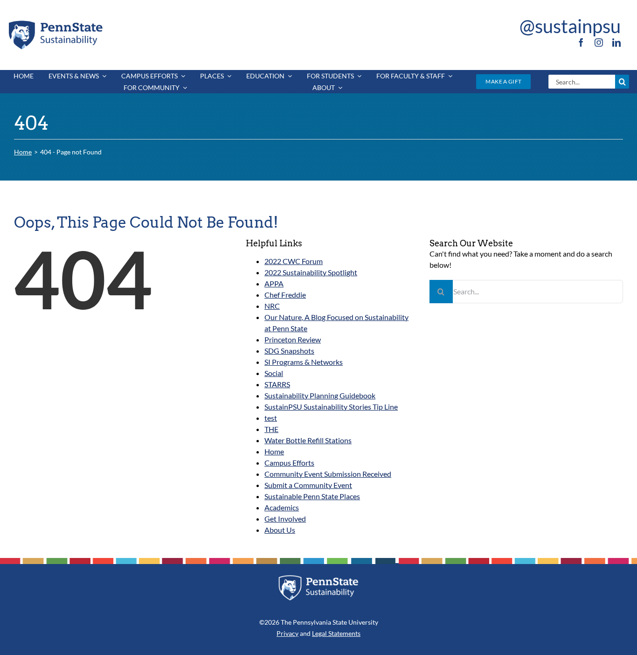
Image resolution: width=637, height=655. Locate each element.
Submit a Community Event (308, 485)
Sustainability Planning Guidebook (319, 395)
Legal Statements (336, 633)
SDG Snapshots (289, 350)
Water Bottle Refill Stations (308, 440)
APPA (274, 283)
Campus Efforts (289, 462)
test (270, 417)
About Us (279, 529)
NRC (272, 305)
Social (273, 373)
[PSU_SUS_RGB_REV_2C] (318, 578)
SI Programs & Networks (303, 361)
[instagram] (599, 42)
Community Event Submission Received (327, 473)
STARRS (277, 384)
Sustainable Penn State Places (312, 496)
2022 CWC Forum (293, 261)
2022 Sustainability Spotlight (310, 272)
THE (271, 429)
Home (274, 451)
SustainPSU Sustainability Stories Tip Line (331, 406)
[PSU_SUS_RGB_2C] (55, 22)
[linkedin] (616, 42)
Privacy (287, 633)
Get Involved (285, 518)
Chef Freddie (285, 294)
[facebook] (581, 42)
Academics (281, 507)
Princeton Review (292, 339)
